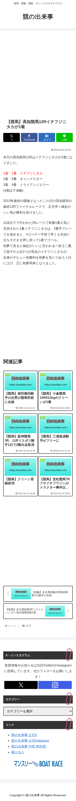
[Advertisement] (38, 74)
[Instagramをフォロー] (55, 685)
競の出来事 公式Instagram (30, 740)
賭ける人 (17, 752)
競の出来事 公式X (24, 735)
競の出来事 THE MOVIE (28, 746)
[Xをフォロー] (21, 685)
